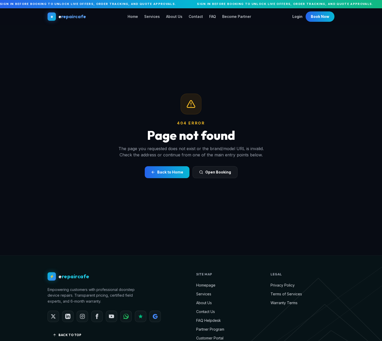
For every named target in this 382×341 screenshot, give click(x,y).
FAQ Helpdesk (208, 320)
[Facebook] (97, 316)
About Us (174, 16)
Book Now (320, 16)
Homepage (205, 285)
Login (297, 16)
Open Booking (218, 172)
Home (133, 16)
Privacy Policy (283, 285)
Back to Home (170, 172)
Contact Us (205, 311)
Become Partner (236, 16)
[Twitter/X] (53, 316)
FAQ (212, 16)
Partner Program (210, 329)
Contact (196, 16)
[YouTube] (111, 316)
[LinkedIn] (68, 316)
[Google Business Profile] (155, 316)
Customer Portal (209, 338)
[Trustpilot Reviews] (140, 316)
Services (152, 16)
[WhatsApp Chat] (126, 316)
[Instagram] (82, 316)
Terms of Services (286, 294)
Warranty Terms (284, 303)
